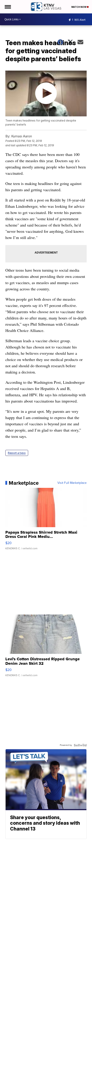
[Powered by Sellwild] (80, 745)
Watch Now (79, 7)
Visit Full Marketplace (72, 482)
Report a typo (17, 453)
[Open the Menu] (7, 6)
